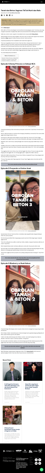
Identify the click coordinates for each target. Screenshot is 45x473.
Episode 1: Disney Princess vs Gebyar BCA (10, 58)
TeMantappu (6, 27)
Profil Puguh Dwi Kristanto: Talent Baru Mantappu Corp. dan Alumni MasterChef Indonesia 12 (12, 386)
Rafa (10, 20)
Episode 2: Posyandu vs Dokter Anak (9, 59)
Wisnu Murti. (35, 34)
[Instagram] (36, 459)
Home (31, 457)
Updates (31, 462)
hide (14, 55)
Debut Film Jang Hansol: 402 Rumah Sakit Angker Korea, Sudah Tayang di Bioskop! (32, 386)
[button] (1, 15)
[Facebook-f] (39, 459)
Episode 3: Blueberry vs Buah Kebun (9, 60)
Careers (31, 464)
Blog (31, 461)
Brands (31, 459)
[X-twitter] (39, 463)
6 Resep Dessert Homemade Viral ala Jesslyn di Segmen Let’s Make (12, 429)
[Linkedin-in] (36, 463)
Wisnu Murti (4, 20)
